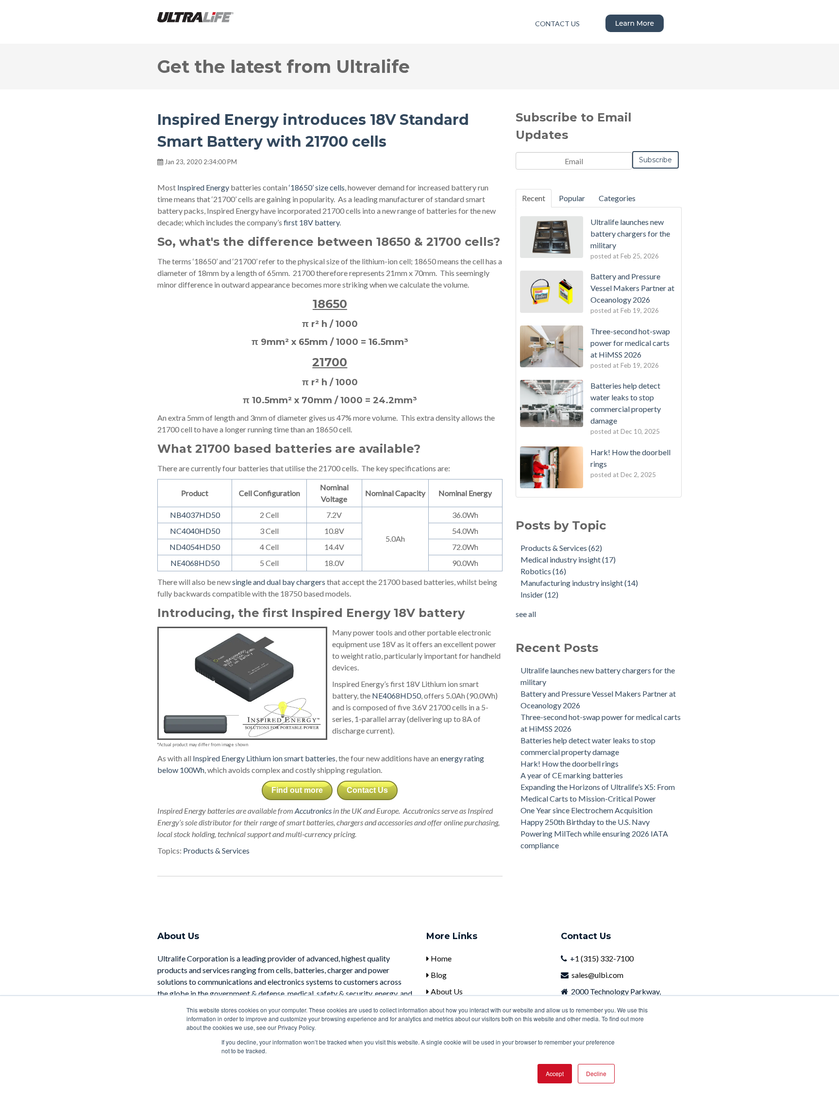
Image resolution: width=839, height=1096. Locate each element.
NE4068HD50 (194, 562)
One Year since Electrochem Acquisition (586, 810)
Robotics (543, 571)
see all (526, 613)
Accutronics (313, 810)
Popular (572, 198)
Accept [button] (555, 1073)
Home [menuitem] (440, 958)
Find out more (297, 790)
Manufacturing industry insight (579, 582)
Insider (539, 594)
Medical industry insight (568, 559)
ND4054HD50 (194, 546)
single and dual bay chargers (278, 581)
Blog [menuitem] (438, 974)
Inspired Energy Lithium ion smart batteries (264, 758)
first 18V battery (311, 222)
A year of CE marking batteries (571, 775)
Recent (533, 198)
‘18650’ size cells (317, 187)
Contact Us (367, 790)
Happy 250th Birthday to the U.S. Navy (585, 821)
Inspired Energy (203, 187)
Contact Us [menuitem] (557, 23)
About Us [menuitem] (446, 991)
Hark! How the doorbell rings (569, 763)
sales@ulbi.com (597, 974)
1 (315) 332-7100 (604, 958)
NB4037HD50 (195, 514)
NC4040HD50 (195, 530)
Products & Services (216, 850)
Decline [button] (596, 1073)
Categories (617, 198)
